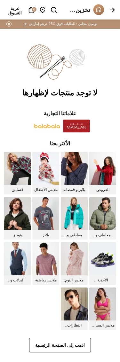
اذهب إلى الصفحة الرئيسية (60, 345)
